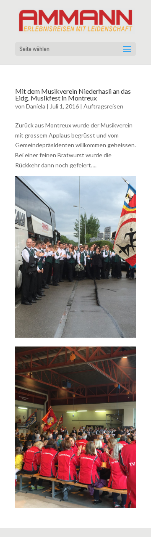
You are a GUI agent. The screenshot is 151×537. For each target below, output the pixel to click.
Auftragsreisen (103, 106)
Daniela (35, 106)
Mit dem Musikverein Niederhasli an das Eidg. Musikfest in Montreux (73, 94)
